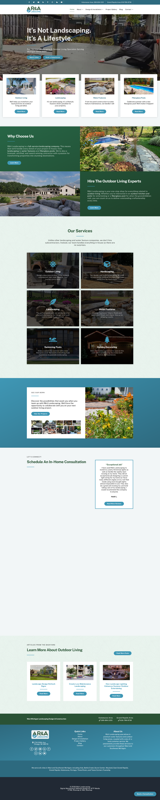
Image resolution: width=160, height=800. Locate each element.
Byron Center (100, 768)
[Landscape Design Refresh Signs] (43, 666)
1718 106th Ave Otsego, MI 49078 (41, 743)
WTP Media (95, 788)
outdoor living (93, 193)
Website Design (82, 788)
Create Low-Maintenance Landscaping (80, 685)
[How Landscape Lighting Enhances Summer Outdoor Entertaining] (116, 666)
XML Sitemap (87, 790)
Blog (80, 743)
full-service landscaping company (43, 146)
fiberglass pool (119, 196)
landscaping (13, 151)
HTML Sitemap (74, 790)
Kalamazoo (65, 770)
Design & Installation (80, 739)
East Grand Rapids (120, 768)
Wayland (109, 768)
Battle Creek (89, 768)
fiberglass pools (47, 151)
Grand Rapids (54, 770)
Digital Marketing (67, 788)
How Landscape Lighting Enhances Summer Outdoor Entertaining (116, 686)
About (80, 736)
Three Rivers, (82, 770)
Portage (73, 770)
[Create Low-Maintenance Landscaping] (79, 666)
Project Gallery (80, 741)
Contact (80, 745)
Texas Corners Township (100, 770)
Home (80, 734)
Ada (81, 768)
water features (28, 151)
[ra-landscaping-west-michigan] (34, 7)
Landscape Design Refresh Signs (43, 685)
